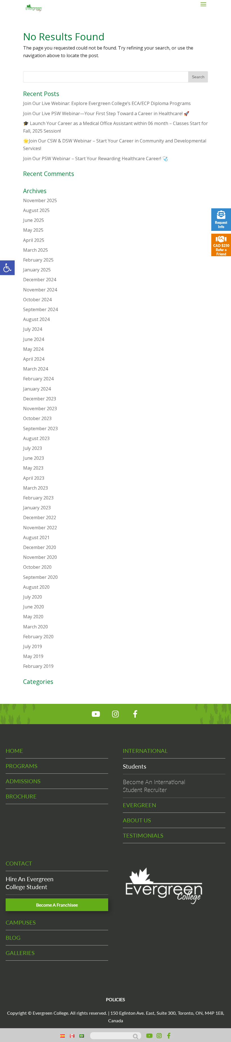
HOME (14, 750)
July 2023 (32, 448)
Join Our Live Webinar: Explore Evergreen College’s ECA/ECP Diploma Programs (107, 103)
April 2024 (33, 359)
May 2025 (33, 230)
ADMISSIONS (23, 781)
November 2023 (40, 408)
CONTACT (19, 863)
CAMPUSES (21, 922)
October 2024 (37, 299)
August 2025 (36, 210)
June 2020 (33, 607)
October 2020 (37, 567)
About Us (137, 820)
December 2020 (39, 547)
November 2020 (40, 557)
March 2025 (35, 250)
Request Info (221, 224)
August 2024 (36, 319)
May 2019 (33, 656)
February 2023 (38, 498)
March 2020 (35, 627)
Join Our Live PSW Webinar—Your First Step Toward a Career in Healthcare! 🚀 (106, 113)
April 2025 (33, 240)
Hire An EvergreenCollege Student (30, 882)
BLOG (13, 937)
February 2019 (38, 666)
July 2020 (32, 597)
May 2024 (33, 349)
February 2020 (38, 636)
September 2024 (40, 309)
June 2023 (33, 458)
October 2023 (37, 418)
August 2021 (36, 537)
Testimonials (143, 835)
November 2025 (40, 200)
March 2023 (35, 488)
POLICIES (115, 999)
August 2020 (36, 587)
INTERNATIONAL (145, 750)
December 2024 (39, 279)
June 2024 (33, 339)
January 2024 (37, 389)
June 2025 (33, 220)
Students (134, 766)
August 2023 (36, 438)
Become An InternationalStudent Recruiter (154, 785)
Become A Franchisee (57, 904)
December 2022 (39, 517)
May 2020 (33, 616)
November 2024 (40, 290)
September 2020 (40, 577)
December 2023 (39, 399)
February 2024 (38, 379)
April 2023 (33, 478)
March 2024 (35, 369)
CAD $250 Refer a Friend (221, 250)
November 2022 (40, 528)
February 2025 (38, 260)
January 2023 (37, 508)
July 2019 (32, 646)
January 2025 (37, 270)
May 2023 (33, 468)
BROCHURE (21, 796)
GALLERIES (20, 952)
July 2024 (32, 329)
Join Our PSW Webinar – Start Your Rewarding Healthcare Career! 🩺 (95, 158)
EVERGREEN (139, 805)
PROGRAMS (21, 765)
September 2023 (40, 428)
